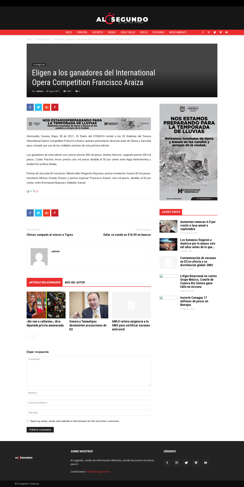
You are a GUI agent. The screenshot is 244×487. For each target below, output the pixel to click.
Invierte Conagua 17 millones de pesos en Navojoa (194, 301)
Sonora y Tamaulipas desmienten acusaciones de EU (87, 325)
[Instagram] (208, 32)
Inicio (69, 32)
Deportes (98, 32)
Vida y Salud (128, 32)
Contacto (74, 3)
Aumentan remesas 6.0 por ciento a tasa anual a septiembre (198, 225)
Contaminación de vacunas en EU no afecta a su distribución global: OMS (198, 261)
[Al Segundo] (122, 18)
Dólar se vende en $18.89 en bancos (127, 235)
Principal (82, 32)
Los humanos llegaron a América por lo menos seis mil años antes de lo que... (197, 243)
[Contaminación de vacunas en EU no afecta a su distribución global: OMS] (168, 262)
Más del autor (74, 282)
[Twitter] (214, 32)
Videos (144, 32)
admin (39, 91)
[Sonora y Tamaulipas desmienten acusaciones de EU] (88, 305)
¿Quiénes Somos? (92, 3)
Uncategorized (42, 39)
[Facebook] (203, 32)
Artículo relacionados (44, 282)
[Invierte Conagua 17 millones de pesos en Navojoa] (168, 302)
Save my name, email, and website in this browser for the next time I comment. (74, 421)
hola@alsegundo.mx (98, 471)
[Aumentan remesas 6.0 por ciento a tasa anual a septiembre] (168, 226)
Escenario (158, 32)
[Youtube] (226, 32)
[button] (226, 3)
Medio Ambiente (178, 32)
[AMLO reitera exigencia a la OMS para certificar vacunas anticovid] (131, 305)
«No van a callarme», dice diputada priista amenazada (45, 323)
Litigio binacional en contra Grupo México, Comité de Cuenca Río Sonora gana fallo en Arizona (198, 281)
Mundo (112, 32)
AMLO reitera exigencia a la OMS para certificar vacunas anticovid (131, 325)
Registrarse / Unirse (55, 3)
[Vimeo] (220, 32)
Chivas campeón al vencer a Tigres (50, 235)
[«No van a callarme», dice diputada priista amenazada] (46, 305)
